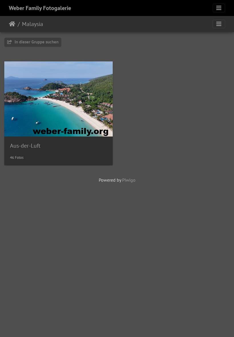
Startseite (12, 24)
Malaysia (32, 24)
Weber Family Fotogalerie (40, 8)
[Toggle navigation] (219, 8)
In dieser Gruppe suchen (35, 42)
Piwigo (129, 180)
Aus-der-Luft (25, 145)
